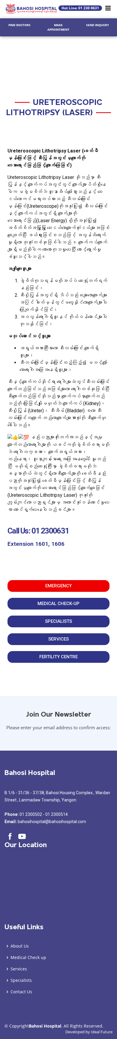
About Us (19, 946)
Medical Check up (28, 957)
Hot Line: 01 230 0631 (80, 8)
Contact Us (21, 992)
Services (18, 969)
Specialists (21, 980)
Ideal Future (101, 1031)
